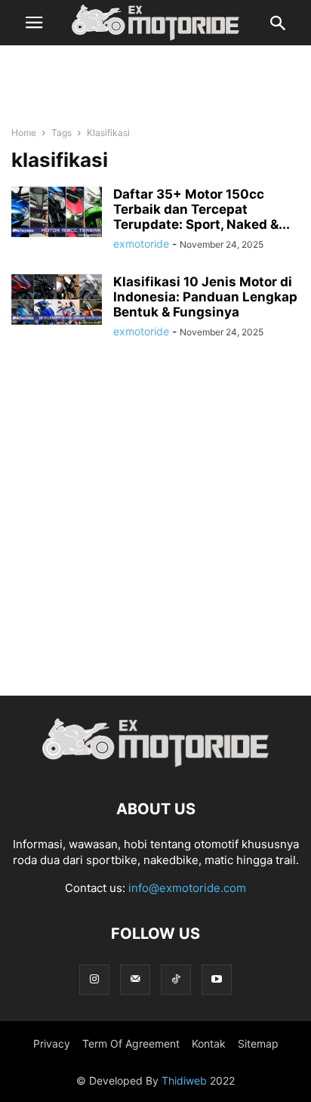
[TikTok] (176, 979)
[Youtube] (217, 979)
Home (23, 132)
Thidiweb (184, 1080)
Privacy (51, 1043)
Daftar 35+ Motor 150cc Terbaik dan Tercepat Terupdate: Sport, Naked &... (201, 209)
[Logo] (155, 763)
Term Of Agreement (131, 1043)
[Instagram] (94, 979)
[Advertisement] (155, 83)
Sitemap (258, 1043)
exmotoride (141, 243)
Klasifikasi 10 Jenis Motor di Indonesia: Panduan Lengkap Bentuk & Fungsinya (205, 296)
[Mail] (135, 979)
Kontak (209, 1043)
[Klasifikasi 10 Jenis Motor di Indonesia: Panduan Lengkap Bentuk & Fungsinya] (56, 299)
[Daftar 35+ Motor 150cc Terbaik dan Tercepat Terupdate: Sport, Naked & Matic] (56, 212)
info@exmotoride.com (187, 888)
